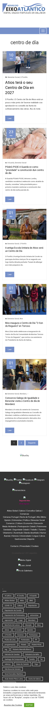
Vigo (36, 664)
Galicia (22, 511)
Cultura (19, 523)
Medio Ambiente (9, 526)
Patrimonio (42, 526)
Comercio (10, 523)
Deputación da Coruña (13, 610)
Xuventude (18, 533)
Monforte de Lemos (12, 625)
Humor (43, 533)
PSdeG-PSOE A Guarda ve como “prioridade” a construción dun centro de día (24, 169)
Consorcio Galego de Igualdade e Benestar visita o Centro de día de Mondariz (22, 401)
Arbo (22, 601)
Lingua (35, 536)
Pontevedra (25, 640)
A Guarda (10, 163)
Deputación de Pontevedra (15, 615)
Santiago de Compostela (14, 659)
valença (7, 664)
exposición (9, 620)
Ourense (20, 635)
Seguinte (32, 443)
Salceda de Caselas (12, 654)
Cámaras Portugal (11, 517)
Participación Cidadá (27, 526)
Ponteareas (33, 635)
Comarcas (24, 514)
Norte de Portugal (27, 517)
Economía (28, 523)
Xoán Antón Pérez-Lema (14, 679)
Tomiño (32, 659)
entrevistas (34, 615)
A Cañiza (8, 596)
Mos (21, 319)
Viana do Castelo (22, 664)
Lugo (21, 620)
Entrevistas (17, 520)
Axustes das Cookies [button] (13, 705)
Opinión (7, 520)
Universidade (25, 536)
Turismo (42, 529)
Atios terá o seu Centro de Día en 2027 (19, 87)
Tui (41, 659)
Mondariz (23, 394)
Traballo (33, 529)
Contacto (14, 546)
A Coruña (20, 596)
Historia (15, 536)
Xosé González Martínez (14, 674)
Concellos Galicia (33, 511)
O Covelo (18, 630)
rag (6, 649)
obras (7, 630)
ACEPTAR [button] (29, 705)
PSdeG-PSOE (36, 645)
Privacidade (25, 546)
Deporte (31, 539)
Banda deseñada (31, 533)
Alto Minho (41, 517)
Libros (42, 536)
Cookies (35, 546)
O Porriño (24, 77)
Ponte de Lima (10, 640)
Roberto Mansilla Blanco (22, 649)
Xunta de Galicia (34, 679)
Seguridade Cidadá (21, 529)
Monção (28, 625)
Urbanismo (7, 533)
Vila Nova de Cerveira (13, 669)
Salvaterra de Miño (32, 654)
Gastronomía (20, 539)
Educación (38, 523)
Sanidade (7, 529)
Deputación (32, 605)
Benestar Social (14, 77)
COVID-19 (8, 605)
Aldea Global (12, 511)
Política (26, 520)
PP (36, 640)
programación (10, 645)
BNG (31, 601)
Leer (10, 118)
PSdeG (23, 645)
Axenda (7, 536)
